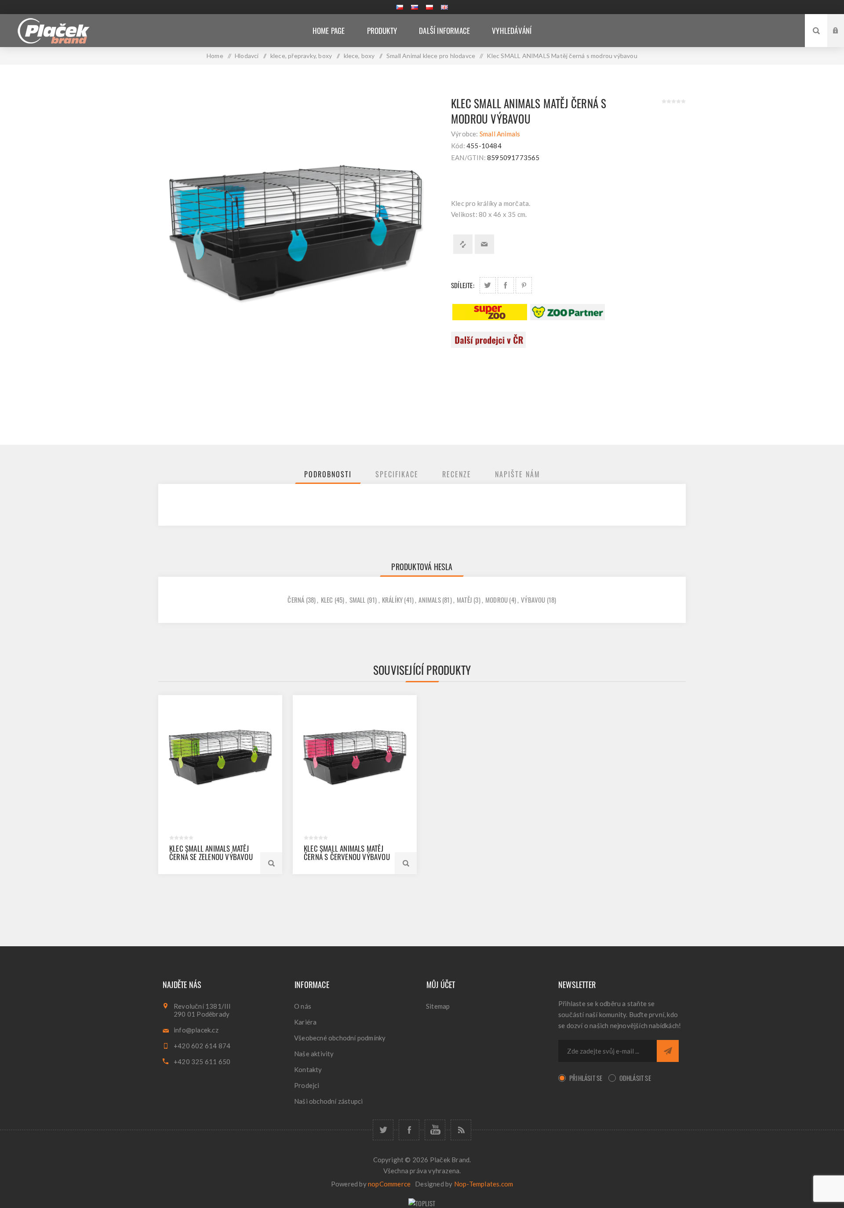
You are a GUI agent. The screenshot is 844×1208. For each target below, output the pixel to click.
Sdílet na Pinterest (524, 285)
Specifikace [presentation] (396, 474)
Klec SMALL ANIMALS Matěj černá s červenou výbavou (347, 852)
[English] (444, 7)
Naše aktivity (314, 1054)
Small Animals (500, 134)
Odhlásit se (635, 1078)
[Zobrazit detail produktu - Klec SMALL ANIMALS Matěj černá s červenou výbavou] (355, 757)
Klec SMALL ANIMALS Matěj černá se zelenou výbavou (211, 852)
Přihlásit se (585, 1078)
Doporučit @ (484, 244)
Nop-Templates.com (483, 1184)
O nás (302, 1006)
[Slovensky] (414, 7)
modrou (496, 599)
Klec (327, 599)
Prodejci (307, 1085)
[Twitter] (383, 1130)
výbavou (533, 599)
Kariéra (305, 1022)
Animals (429, 599)
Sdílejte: (462, 285)
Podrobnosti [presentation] (328, 474)
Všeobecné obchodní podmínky (340, 1038)
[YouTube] (435, 1130)
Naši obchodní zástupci (328, 1101)
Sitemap (438, 1006)
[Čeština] (400, 7)
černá (295, 599)
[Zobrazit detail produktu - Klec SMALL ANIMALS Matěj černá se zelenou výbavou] (220, 757)
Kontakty (308, 1069)
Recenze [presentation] (456, 474)
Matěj (464, 599)
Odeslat (668, 1051)
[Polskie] (429, 7)
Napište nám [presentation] (517, 474)
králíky (392, 599)
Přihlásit (842, 22)
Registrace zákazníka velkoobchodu (842, 39)
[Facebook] (409, 1130)
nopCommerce (389, 1184)
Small (357, 599)
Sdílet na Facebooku (506, 285)
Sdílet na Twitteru (488, 285)
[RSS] (461, 1130)
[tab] (327, 474)
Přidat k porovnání (463, 244)
